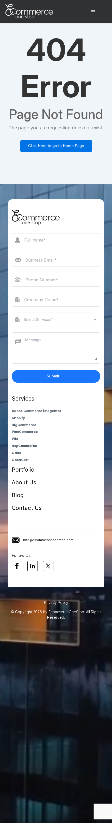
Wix (15, 438)
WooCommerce (25, 431)
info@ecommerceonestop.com (48, 540)
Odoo (16, 453)
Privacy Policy (56, 602)
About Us (24, 482)
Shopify (18, 418)
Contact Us (27, 507)
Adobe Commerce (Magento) (36, 411)
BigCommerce (24, 425)
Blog (18, 495)
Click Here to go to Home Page (56, 145)
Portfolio (23, 469)
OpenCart (20, 460)
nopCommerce (24, 446)
